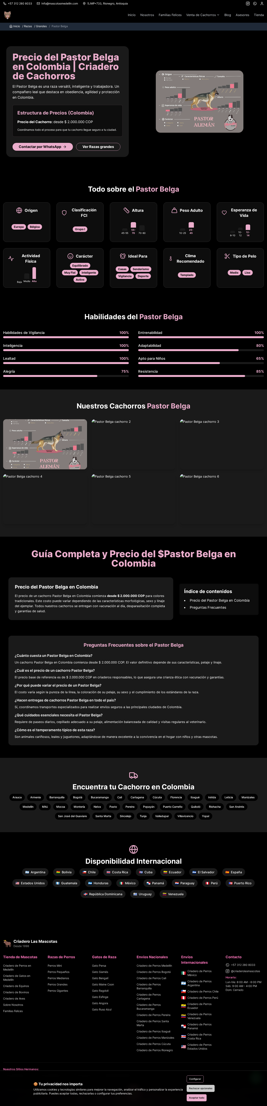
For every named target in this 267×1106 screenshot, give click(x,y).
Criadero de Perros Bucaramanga (149, 1006)
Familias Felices (170, 15)
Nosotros (147, 15)
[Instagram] (248, 3)
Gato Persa (99, 965)
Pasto (113, 806)
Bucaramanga (100, 797)
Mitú (45, 806)
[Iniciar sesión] (262, 3)
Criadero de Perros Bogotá (154, 971)
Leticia (229, 797)
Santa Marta (103, 816)
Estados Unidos (30, 883)
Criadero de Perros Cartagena (149, 996)
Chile (89, 872)
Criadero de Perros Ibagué (153, 1031)
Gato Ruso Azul (101, 1009)
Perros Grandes (57, 984)
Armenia (35, 797)
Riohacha (215, 806)
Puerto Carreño (172, 806)
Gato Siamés (100, 971)
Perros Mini (55, 965)
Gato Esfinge (100, 997)
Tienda (259, 15)
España (233, 872)
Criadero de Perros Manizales (155, 1037)
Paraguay (184, 883)
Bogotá (77, 797)
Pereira (129, 806)
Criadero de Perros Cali (151, 978)
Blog (227, 15)
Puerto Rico (240, 883)
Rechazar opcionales (200, 1088)
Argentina (35, 872)
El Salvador (203, 872)
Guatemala (66, 883)
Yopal (205, 816)
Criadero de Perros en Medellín (17, 967)
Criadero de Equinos (16, 986)
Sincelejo (125, 816)
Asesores (242, 15)
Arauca (17, 797)
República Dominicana (103, 894)
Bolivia (64, 872)
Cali (119, 797)
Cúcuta (157, 797)
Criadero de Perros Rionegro (155, 1050)
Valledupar (162, 816)
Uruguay (142, 894)
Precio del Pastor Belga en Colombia (220, 600)
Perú (211, 883)
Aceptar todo (196, 1097)
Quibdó (195, 806)
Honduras (98, 883)
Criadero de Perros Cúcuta (154, 1044)
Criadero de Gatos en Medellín (16, 977)
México (127, 883)
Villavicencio (185, 816)
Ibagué (195, 797)
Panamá (155, 883)
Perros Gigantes (58, 990)
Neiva (97, 806)
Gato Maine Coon (103, 984)
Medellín (28, 806)
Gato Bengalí (100, 978)
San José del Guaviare (72, 816)
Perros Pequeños (58, 971)
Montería (79, 806)
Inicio (132, 15)
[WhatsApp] (255, 3)
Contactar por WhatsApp (40, 147)
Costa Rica (117, 872)
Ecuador (172, 872)
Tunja (143, 816)
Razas (27, 26)
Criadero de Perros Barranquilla (149, 986)
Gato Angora (100, 1003)
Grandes (40, 26)
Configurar (195, 1078)
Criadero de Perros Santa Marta (153, 1023)
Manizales (248, 797)
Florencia (176, 797)
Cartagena (137, 797)
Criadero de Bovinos (16, 992)
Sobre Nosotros (13, 1004)
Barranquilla (57, 797)
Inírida (212, 797)
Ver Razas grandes (98, 147)
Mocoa (60, 806)
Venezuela (173, 894)
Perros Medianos (58, 978)
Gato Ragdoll (100, 990)
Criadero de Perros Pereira (153, 1015)
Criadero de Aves (14, 998)
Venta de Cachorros (201, 15)
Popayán (148, 806)
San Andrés (236, 806)
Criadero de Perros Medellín (154, 965)
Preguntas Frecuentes (208, 607)
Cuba (145, 872)
